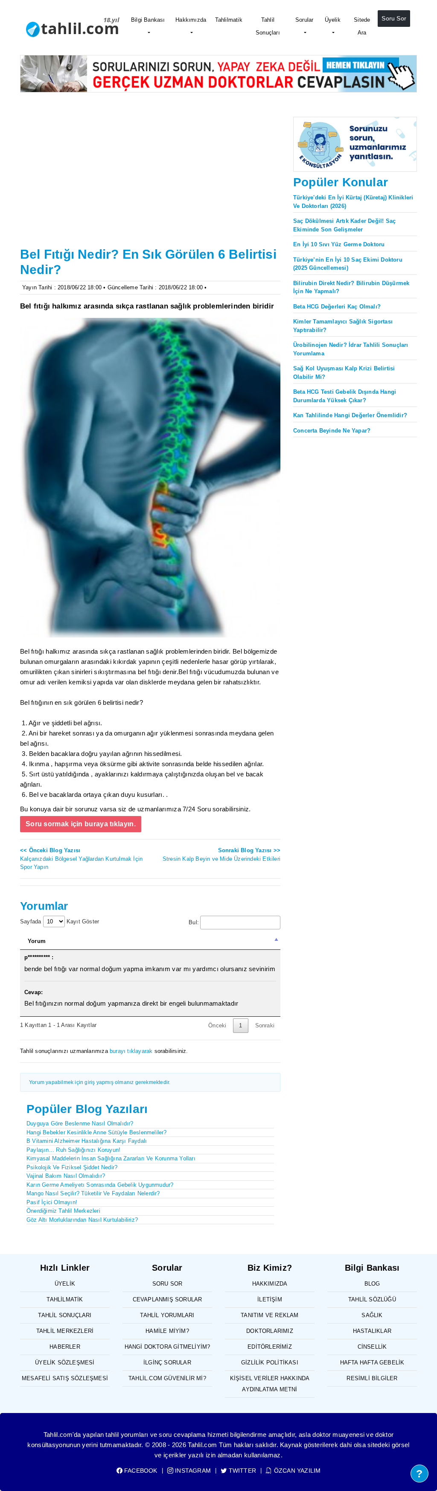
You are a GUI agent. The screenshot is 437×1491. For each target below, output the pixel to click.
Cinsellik (372, 1347)
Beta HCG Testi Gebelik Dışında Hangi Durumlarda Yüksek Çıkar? (344, 396)
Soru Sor (394, 18)
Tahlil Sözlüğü (372, 1299)
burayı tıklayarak (131, 1051)
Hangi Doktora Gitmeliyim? (167, 1347)
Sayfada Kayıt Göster (59, 921)
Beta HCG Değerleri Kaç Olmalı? (337, 306)
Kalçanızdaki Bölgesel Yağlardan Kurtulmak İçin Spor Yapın (81, 858)
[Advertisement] (150, 180)
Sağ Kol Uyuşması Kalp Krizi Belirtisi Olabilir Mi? (344, 372)
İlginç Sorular (167, 1362)
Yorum (37, 941)
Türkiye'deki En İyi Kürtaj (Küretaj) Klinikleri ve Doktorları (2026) (353, 201)
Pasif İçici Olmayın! (51, 1202)
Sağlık (371, 1315)
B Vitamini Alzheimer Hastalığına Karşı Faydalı (86, 1141)
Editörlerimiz (270, 1347)
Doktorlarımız (269, 1331)
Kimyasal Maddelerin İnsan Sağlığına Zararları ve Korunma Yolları (110, 1158)
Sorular (304, 20)
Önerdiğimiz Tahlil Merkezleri (63, 1211)
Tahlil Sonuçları (268, 26)
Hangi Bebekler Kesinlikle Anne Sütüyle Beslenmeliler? (96, 1132)
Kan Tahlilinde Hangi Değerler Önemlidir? (350, 415)
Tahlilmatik (228, 20)
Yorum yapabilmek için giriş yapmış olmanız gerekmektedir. (99, 1082)
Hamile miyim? (167, 1331)
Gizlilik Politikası (269, 1362)
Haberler (65, 1347)
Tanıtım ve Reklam (269, 1315)
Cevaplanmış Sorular (167, 1299)
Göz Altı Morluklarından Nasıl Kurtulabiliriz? (82, 1220)
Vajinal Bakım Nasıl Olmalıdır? (65, 1176)
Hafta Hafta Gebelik (372, 1362)
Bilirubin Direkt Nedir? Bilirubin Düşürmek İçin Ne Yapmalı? (351, 287)
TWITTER (241, 1470)
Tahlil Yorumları (167, 1315)
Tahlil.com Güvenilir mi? (167, 1378)
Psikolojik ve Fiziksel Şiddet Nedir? (71, 1167)
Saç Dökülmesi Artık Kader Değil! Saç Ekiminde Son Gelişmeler (344, 225)
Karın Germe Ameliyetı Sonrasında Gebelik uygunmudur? (99, 1185)
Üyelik (333, 20)
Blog (372, 1283)
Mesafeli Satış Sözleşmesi (65, 1378)
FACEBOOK (139, 1470)
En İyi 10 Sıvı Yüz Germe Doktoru (339, 244)
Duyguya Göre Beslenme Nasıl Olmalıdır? (80, 1123)
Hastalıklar (372, 1331)
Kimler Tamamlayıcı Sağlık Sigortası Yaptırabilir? (343, 325)
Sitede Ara (362, 26)
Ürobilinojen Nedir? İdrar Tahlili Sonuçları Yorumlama (350, 349)
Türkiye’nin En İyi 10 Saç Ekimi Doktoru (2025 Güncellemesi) (347, 264)
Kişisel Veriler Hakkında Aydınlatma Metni (270, 1384)
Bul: (194, 922)
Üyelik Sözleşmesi (64, 1362)
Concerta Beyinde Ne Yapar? (331, 430)
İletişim (269, 1299)
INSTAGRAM (192, 1470)
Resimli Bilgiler (372, 1378)
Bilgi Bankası (148, 20)
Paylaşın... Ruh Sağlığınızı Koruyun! (73, 1150)
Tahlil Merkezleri (64, 1331)
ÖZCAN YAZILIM (296, 1470)
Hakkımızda (190, 20)
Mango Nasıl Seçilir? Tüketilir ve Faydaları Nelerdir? (93, 1193)
